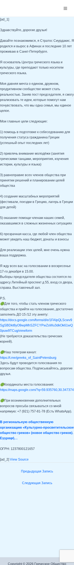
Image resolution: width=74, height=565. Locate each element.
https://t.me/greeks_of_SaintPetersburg (28, 357)
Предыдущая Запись (37, 471)
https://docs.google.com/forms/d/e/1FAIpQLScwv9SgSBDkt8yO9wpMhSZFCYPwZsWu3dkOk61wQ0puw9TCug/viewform (36, 325)
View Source (19, 459)
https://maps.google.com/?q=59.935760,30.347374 (37, 390)
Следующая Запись (37, 483)
